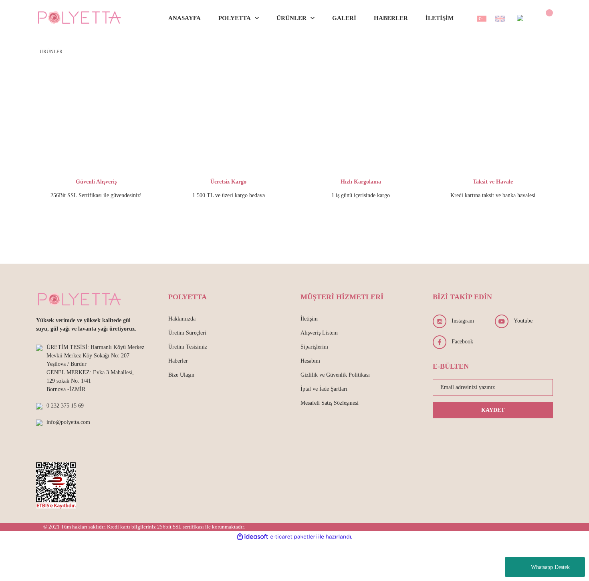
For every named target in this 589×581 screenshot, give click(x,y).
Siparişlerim (314, 347)
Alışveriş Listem (319, 333)
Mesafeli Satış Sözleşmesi (330, 403)
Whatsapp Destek (550, 567)
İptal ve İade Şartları (324, 389)
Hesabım (310, 361)
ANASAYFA (184, 18)
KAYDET (492, 410)
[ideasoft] (252, 537)
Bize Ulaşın (181, 375)
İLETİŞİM (440, 18)
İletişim (309, 319)
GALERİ (344, 18)
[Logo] (79, 18)
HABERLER (391, 18)
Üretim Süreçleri (187, 333)
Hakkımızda (182, 319)
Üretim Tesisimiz (187, 347)
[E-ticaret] (293, 537)
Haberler (178, 361)
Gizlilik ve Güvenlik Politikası (335, 375)
